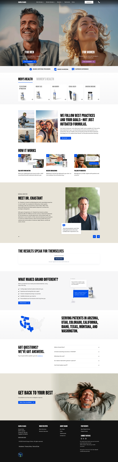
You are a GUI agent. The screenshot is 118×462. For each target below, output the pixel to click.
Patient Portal (84, 431)
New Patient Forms (85, 429)
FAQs (61, 431)
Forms (73, 2)
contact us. (40, 355)
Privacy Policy (28, 446)
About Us (59, 2)
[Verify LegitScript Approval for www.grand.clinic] (20, 454)
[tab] (25, 79)
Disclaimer (21, 446)
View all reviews (59, 258)
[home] (22, 2)
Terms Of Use (36, 446)
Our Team (62, 429)
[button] (94, 236)
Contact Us (62, 435)
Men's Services (42, 429)
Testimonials (63, 433)
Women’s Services (43, 431)
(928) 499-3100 (22, 437)
